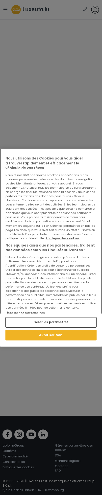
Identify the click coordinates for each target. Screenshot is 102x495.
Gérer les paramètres (50, 322)
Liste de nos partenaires (25, 313)
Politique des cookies (62, 238)
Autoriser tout (51, 335)
